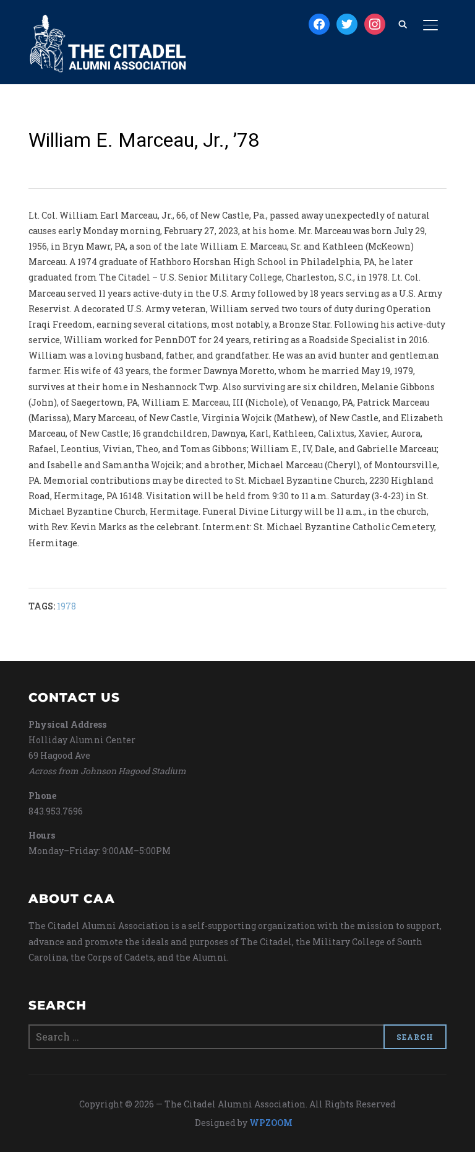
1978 (66, 606)
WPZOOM (271, 1122)
